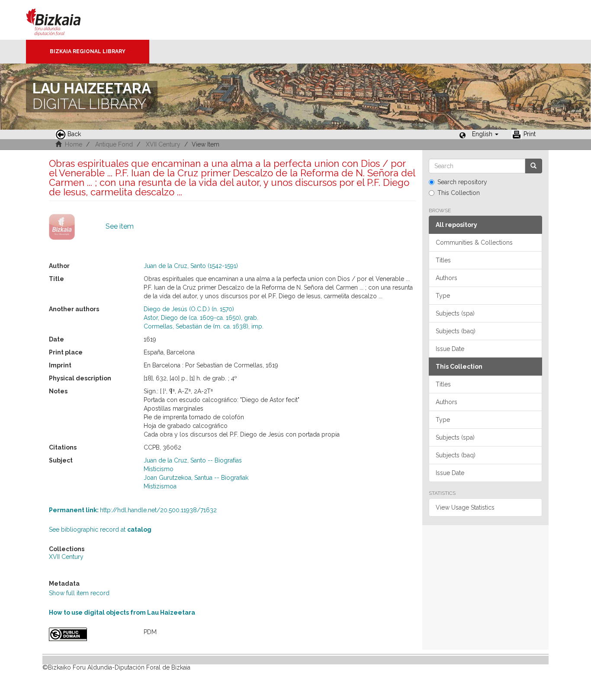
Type (443, 295)
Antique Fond (114, 144)
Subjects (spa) (455, 313)
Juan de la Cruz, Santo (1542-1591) (191, 265)
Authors (446, 277)
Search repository (462, 182)
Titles (443, 260)
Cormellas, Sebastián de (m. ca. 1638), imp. (203, 326)
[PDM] (90, 634)
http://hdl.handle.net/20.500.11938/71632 (133, 510)
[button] (485, 134)
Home (73, 144)
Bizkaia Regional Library (87, 51)
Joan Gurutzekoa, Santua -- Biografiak (196, 477)
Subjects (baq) (455, 331)
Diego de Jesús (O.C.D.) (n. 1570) (189, 309)
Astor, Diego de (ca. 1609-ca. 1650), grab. (201, 317)
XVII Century (163, 144)
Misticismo (158, 469)
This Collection (458, 192)
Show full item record (79, 593)
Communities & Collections (474, 242)
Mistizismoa (160, 486)
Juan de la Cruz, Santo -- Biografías (193, 460)
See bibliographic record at (100, 529)
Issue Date (450, 348)
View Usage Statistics (465, 507)
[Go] (533, 166)
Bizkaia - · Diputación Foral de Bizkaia (62, 20)
